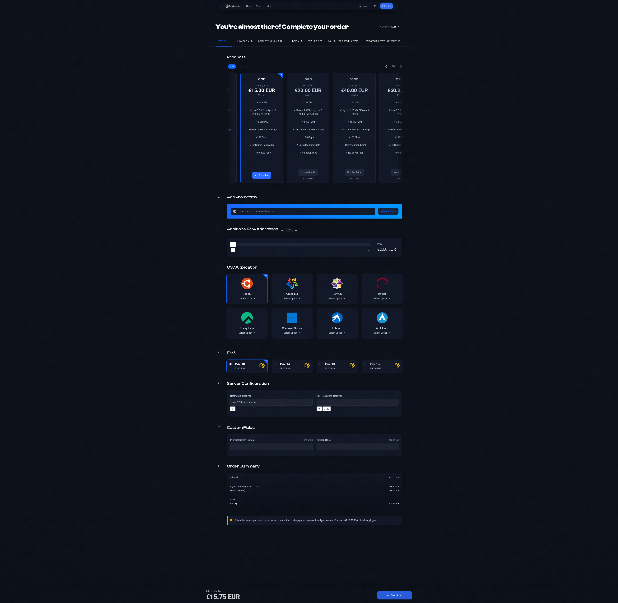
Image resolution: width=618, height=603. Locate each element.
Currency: (388, 26)
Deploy (387, 6)
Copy (326, 409)
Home (249, 6)
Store (259, 6)
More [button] (270, 6)
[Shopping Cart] (375, 6)
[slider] (233, 244)
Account (363, 6)
